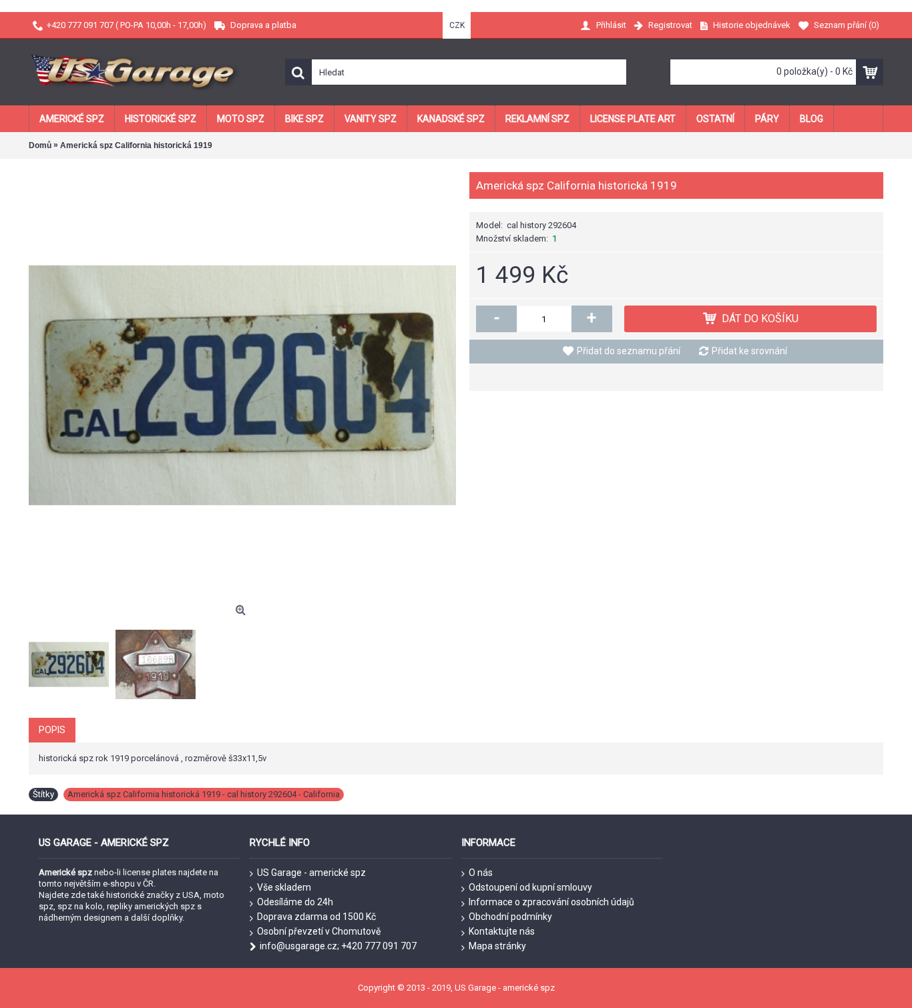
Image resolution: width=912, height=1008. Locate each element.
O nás (481, 872)
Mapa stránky (497, 946)
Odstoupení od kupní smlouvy (530, 887)
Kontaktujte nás (502, 931)
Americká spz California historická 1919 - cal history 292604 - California (203, 794)
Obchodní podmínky (510, 916)
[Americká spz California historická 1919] (242, 385)
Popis (52, 729)
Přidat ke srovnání (749, 351)
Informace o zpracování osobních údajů (551, 902)
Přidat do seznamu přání (628, 351)
